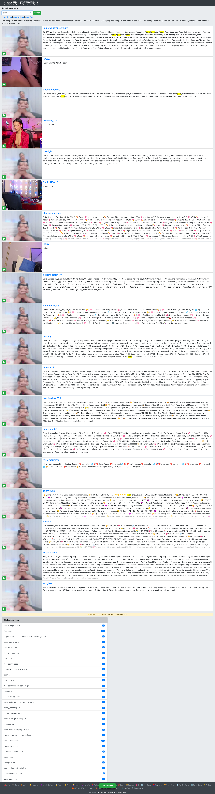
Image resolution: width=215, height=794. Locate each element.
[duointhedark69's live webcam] (22, 102)
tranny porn (54, 757)
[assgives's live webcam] (22, 596)
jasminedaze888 (52, 398)
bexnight (47, 151)
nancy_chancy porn (54, 708)
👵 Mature (59, 785)
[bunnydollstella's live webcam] (22, 318)
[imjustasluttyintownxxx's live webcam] (22, 41)
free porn (54, 631)
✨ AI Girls (207, 785)
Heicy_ (46, 244)
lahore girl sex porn (54, 697)
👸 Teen (67, 785)
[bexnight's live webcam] (22, 164)
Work (105, 792)
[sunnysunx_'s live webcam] (22, 504)
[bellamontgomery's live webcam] (22, 288)
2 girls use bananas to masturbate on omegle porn (54, 636)
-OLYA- (47, 58)
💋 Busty (121, 785)
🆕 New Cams (146, 785)
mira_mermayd (51, 460)
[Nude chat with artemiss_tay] (22, 133)
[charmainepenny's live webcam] (22, 226)
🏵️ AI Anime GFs (78, 788)
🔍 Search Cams (137, 788)
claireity (47, 336)
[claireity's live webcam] (22, 349)
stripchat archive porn (54, 751)
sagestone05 (50, 429)
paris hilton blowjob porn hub (54, 729)
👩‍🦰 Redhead (96, 785)
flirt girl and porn (54, 647)
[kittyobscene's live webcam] (22, 565)
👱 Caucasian (34, 785)
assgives (47, 583)
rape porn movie (54, 746)
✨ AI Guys (89, 788)
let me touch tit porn (54, 713)
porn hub (54, 675)
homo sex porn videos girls (54, 669)
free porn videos (54, 664)
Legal (124, 792)
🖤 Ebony (15, 785)
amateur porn (54, 724)
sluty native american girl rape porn (54, 702)
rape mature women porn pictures (54, 735)
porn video (54, 658)
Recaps (110, 792)
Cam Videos (18, 17)
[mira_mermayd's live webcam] (22, 473)
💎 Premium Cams (182, 785)
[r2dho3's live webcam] (22, 534)
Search (37, 13)
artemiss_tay (50, 120)
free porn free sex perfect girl (54, 686)
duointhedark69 (51, 89)
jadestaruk (48, 367)
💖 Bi (137, 785)
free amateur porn (54, 653)
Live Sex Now (107, 785)
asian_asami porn (54, 642)
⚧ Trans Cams (169, 785)
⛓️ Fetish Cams (196, 785)
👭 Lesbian (130, 785)
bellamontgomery (52, 274)
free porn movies (54, 740)
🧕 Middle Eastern (47, 785)
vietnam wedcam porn (54, 773)
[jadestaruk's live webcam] (22, 380)
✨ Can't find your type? (107, 614)
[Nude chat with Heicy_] (22, 257)
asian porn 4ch (54, 779)
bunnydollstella (51, 305)
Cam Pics (29, 17)
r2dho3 (47, 521)
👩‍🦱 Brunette (85, 785)
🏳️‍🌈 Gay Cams (157, 785)
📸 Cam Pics (125, 788)
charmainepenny (52, 213)
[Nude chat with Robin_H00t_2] (22, 195)
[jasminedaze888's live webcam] (22, 411)
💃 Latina (24, 785)
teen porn (54, 691)
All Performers (118, 792)
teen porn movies (54, 762)
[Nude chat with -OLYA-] (22, 72)
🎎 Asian (7, 785)
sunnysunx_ (49, 490)
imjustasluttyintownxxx (55, 28)
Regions (100, 792)
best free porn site (54, 625)
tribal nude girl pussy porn (54, 719)
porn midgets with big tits (54, 768)
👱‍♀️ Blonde (75, 785)
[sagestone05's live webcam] (22, 442)
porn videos (54, 680)
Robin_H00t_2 (50, 182)
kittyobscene (50, 552)
